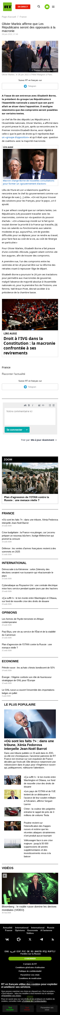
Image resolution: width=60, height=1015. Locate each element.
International (14, 563)
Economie (10, 661)
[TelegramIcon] (41, 939)
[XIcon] (30, 939)
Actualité (7, 927)
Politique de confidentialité (30, 971)
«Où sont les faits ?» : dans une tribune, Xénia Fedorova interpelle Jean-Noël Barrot (29, 745)
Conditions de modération (30, 978)
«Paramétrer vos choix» (11, 996)
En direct (23, 7)
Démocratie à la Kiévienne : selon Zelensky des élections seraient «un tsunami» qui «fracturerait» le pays (27, 572)
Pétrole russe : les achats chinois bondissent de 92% (28, 667)
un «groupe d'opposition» (15, 137)
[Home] (7, 6)
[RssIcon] (52, 939)
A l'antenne (46, 930)
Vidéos (7, 868)
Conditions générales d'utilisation (30, 967)
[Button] (47, 6)
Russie (50, 927)
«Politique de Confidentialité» (34, 1001)
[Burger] (53, 6)
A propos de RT (30, 964)
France (6, 367)
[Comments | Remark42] (30, 423)
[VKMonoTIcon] (7, 939)
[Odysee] (18, 939)
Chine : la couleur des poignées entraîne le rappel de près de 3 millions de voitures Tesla (39, 812)
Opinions (9, 612)
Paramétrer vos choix (30, 975)
